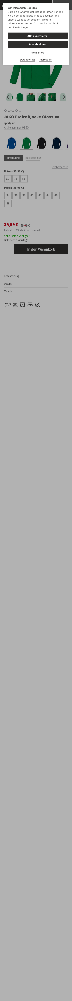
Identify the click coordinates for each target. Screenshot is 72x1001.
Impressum (45, 59)
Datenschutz (27, 59)
